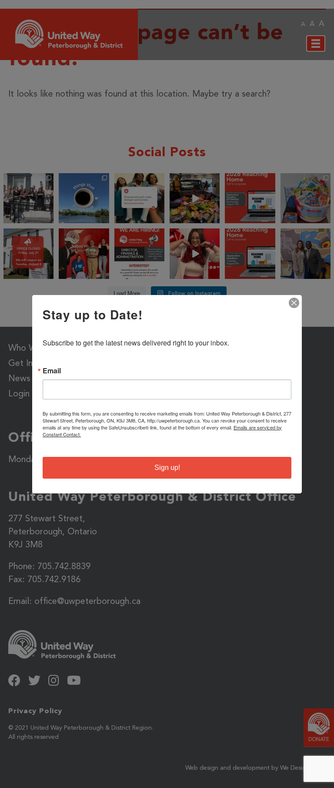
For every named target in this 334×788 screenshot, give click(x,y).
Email (52, 370)
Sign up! (167, 467)
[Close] (294, 303)
